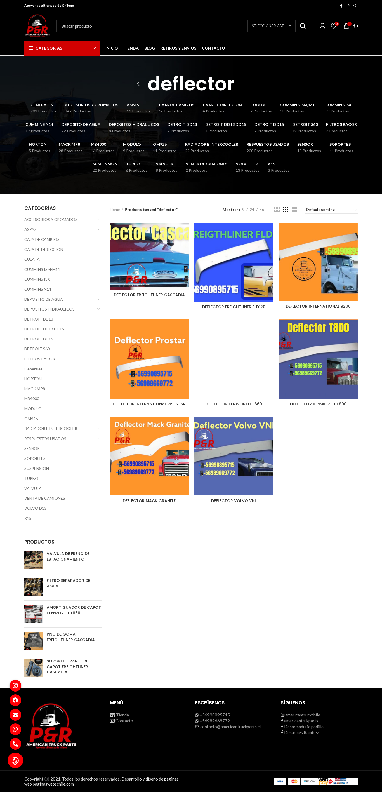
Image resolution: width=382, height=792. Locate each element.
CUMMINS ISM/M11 (42, 269)
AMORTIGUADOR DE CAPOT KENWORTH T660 (74, 610)
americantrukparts (301, 720)
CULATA (32, 259)
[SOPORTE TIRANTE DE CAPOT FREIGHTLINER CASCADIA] (33, 668)
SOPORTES (35, 458)
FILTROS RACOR (39, 358)
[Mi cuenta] (322, 26)
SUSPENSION (36, 468)
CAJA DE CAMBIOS (42, 239)
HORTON (33, 378)
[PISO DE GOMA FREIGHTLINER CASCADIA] (33, 641)
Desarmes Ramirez (301, 732)
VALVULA (33, 488)
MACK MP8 (34, 388)
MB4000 (31, 398)
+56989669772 (215, 720)
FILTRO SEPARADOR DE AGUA (68, 583)
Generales (33, 368)
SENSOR (32, 448)
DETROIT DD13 (38, 319)
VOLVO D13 (35, 508)
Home (115, 209)
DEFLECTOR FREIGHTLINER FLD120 (233, 307)
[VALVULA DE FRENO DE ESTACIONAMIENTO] (33, 560)
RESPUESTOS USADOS (45, 438)
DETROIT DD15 (38, 339)
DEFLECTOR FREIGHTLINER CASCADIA (149, 295)
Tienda (122, 714)
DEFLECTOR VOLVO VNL (233, 501)
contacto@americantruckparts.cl (230, 726)
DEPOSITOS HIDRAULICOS (49, 309)
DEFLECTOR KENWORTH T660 (234, 404)
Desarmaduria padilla (304, 726)
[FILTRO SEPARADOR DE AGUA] (33, 587)
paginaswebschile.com (53, 783)
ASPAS (30, 229)
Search (303, 26)
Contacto (124, 720)
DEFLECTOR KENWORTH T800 (318, 404)
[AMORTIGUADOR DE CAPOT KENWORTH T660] (33, 614)
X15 (27, 518)
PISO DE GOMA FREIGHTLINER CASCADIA (71, 637)
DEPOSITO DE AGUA (43, 299)
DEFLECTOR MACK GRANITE (149, 501)
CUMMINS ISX (37, 279)
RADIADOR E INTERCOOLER (50, 428)
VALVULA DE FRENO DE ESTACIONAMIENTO (68, 556)
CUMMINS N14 (37, 289)
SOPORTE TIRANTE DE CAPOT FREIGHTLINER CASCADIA (67, 667)
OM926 (31, 418)
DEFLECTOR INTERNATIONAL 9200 (318, 306)
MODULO (33, 408)
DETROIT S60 (37, 348)
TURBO (31, 478)
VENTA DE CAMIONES (44, 498)
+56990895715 (215, 714)
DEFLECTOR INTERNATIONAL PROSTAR (149, 404)
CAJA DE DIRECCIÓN (43, 249)
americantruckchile (302, 714)
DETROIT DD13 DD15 (44, 328)
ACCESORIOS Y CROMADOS (50, 219)
